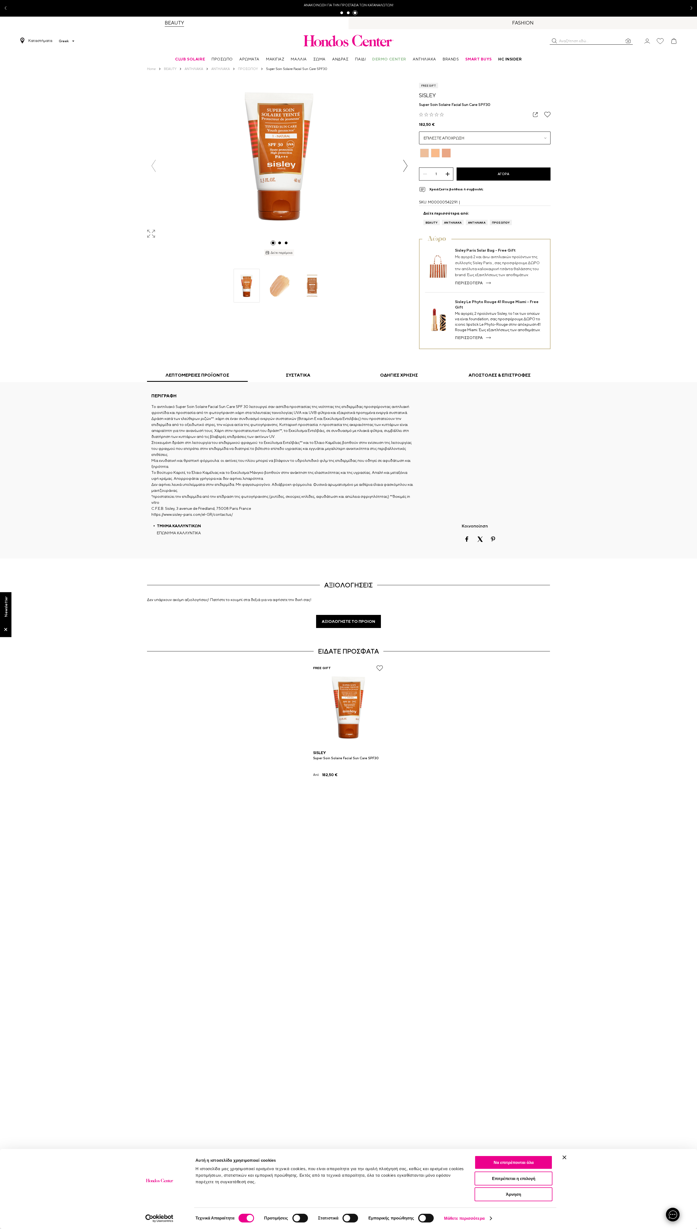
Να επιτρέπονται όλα (514, 1162)
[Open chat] (673, 1214)
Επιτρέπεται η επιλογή (513, 1178)
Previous (7, 8)
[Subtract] (424, 174)
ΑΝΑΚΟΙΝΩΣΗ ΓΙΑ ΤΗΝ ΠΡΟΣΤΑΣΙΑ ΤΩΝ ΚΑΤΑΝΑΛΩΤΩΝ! (348, 5)
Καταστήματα (40, 40)
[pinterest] (493, 539)
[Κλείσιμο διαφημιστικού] (564, 1157)
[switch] (300, 1218)
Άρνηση (513, 1194)
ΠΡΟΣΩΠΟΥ (501, 222)
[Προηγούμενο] (153, 166)
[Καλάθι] (673, 41)
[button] (554, 40)
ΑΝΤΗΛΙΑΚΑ (452, 222)
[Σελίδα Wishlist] (660, 41)
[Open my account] (647, 41)
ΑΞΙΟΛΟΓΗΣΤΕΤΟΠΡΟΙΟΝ (348, 621)
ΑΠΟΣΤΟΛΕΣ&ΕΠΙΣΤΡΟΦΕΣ (500, 375)
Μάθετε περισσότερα (464, 1218)
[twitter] (480, 539)
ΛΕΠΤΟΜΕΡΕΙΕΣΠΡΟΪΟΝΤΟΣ (197, 375)
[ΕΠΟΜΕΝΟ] (405, 166)
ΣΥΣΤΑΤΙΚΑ (298, 375)
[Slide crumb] (273, 242)
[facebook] (466, 539)
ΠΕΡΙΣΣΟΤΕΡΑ (469, 283)
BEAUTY (432, 222)
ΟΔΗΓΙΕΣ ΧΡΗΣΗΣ (399, 375)
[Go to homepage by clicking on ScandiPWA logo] (348, 41)
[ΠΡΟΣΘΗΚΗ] (447, 174)
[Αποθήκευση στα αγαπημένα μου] (547, 114)
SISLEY (427, 95)
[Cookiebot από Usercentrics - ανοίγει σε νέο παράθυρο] (159, 1218)
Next (689, 8)
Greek (64, 41)
